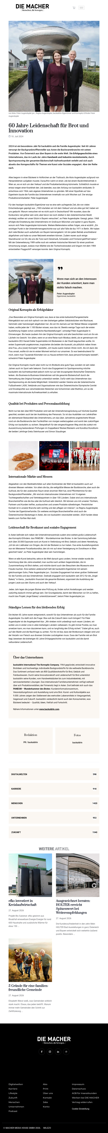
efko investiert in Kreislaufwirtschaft (22, 903)
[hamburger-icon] (81, 8)
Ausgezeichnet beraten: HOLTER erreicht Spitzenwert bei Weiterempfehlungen (73, 907)
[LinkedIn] (58, 1052)
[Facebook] (42, 1052)
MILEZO (47, 1128)
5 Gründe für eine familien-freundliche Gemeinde (29, 988)
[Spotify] (66, 1052)
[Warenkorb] (74, 8)
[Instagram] (50, 1052)
